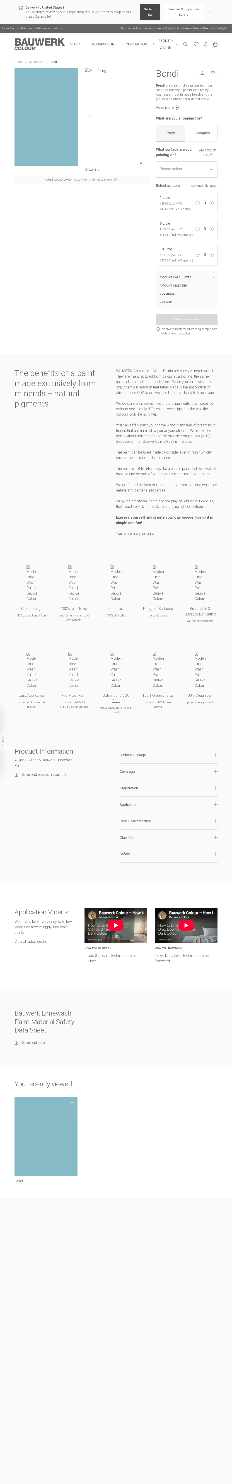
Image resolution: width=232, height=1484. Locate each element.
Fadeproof (115, 609)
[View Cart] (215, 44)
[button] (169, 755)
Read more (165, 107)
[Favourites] (196, 44)
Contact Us (148, 28)
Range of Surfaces (158, 609)
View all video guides (31, 941)
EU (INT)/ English (165, 44)
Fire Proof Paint (74, 695)
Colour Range (32, 609)
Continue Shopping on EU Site (183, 11)
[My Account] (206, 44)
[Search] (185, 44)
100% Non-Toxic (74, 609)
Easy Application (32, 695)
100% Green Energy (158, 695)
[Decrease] (198, 203)
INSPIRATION (136, 44)
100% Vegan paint (200, 695)
